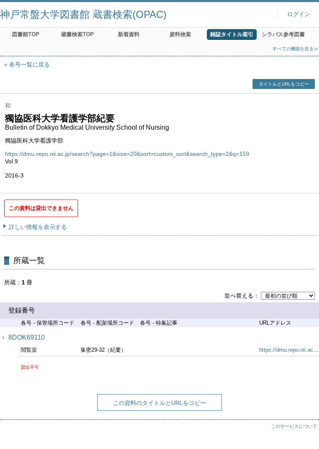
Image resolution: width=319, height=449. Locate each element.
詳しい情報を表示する (38, 227)
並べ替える (238, 295)
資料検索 (180, 34)
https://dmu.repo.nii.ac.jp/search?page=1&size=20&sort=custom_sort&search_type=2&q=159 (127, 153)
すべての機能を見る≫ (295, 48)
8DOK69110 (26, 337)
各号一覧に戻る (29, 64)
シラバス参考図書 (283, 34)
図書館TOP (25, 34)
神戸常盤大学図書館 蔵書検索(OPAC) (83, 14)
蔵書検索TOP (77, 34)
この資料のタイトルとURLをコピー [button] (159, 403)
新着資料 (129, 34)
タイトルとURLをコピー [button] (284, 83)
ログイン (298, 14)
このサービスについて (294, 426)
